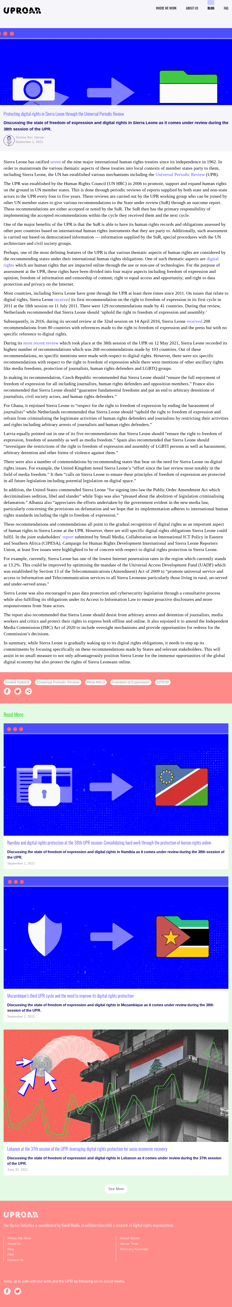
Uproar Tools (129, 1243)
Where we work (166, 8)
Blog (211, 8)
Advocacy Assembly (134, 1249)
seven (55, 161)
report (68, 536)
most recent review (41, 342)
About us (192, 8)
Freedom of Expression (131, 682)
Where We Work (19, 1238)
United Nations (17, 682)
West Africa (96, 682)
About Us (14, 1243)
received (62, 299)
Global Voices (129, 1238)
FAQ (226, 8)
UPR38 (163, 682)
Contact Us (15, 1260)
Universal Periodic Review (180, 174)
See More (116, 1189)
